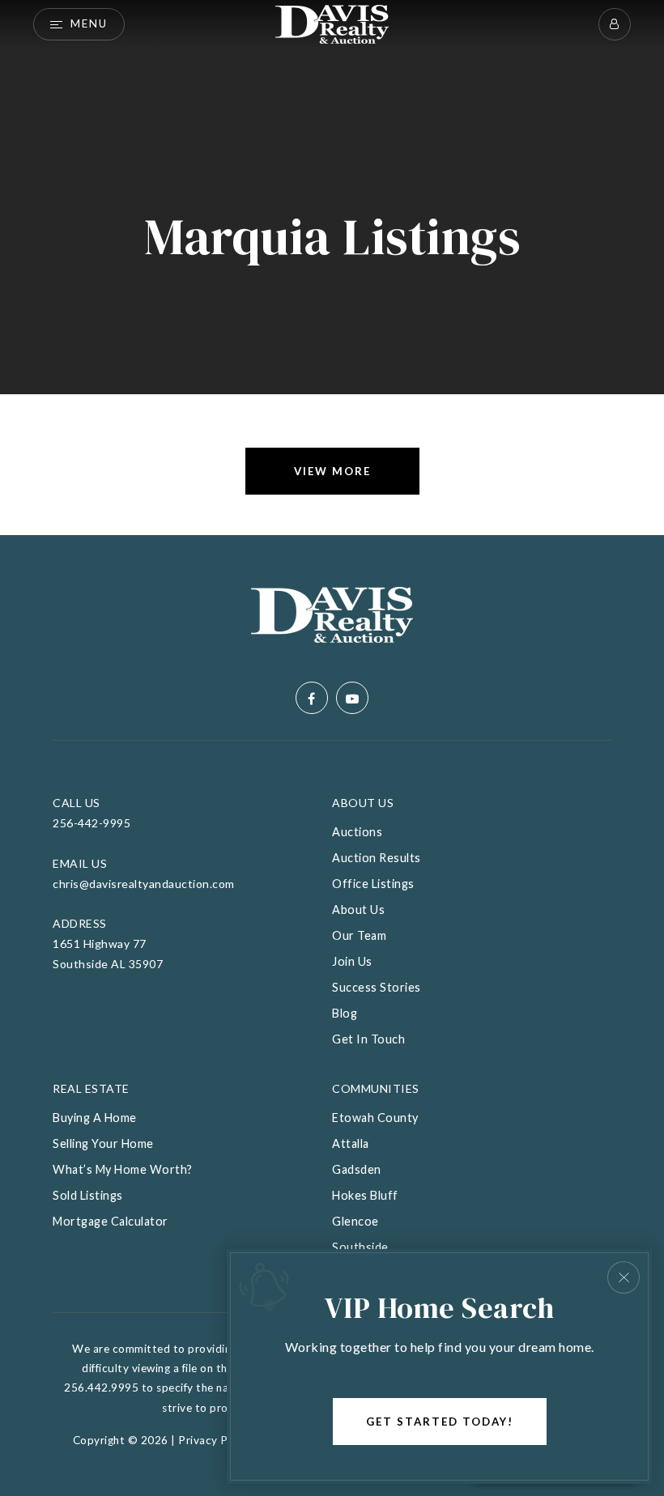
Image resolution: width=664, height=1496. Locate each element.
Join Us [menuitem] (352, 961)
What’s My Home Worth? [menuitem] (123, 1169)
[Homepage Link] (332, 22)
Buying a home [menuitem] (95, 1117)
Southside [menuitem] (360, 1247)
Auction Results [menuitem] (376, 858)
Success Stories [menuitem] (376, 987)
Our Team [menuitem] (359, 935)
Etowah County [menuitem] (375, 1117)
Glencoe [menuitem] (355, 1221)
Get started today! (439, 1421)
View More (332, 471)
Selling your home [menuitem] (103, 1143)
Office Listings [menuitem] (373, 883)
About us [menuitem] (358, 909)
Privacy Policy (215, 1440)
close (623, 1277)
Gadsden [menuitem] (356, 1169)
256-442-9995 (91, 823)
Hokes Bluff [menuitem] (365, 1195)
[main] (332, 267)
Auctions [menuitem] (357, 832)
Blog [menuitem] (344, 1013)
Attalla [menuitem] (350, 1143)
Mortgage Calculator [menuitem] (110, 1221)
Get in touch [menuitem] (368, 1039)
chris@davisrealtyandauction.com (144, 883)
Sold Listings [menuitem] (88, 1195)
